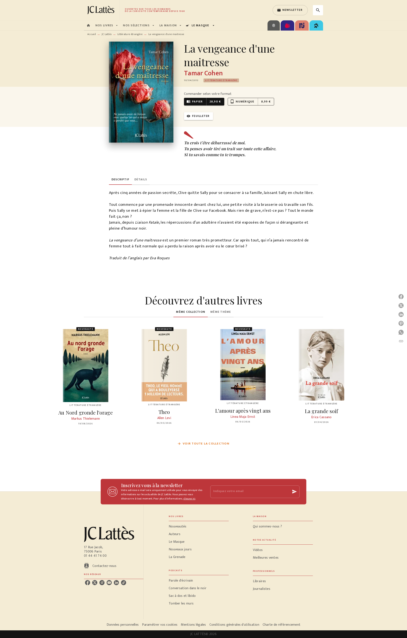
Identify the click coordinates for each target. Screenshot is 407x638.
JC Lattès (107, 34)
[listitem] (87, 582)
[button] (290, 10)
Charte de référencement (281, 625)
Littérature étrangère (129, 34)
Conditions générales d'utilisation (234, 625)
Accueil (91, 34)
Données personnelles (123, 625)
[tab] (88, 25)
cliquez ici (189, 498)
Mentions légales (193, 625)
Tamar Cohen (203, 73)
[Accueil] (102, 10)
